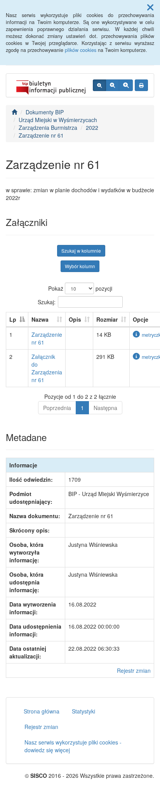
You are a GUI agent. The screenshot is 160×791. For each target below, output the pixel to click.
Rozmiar (107, 319)
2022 (92, 127)
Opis (75, 319)
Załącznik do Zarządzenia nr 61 (46, 368)
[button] (150, 7)
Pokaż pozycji (80, 288)
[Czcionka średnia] (112, 85)
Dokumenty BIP (45, 112)
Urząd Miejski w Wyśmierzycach (58, 120)
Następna (105, 408)
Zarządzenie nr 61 (41, 135)
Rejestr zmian (134, 670)
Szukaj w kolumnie (81, 250)
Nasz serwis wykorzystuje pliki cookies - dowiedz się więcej (73, 746)
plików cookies (80, 50)
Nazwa (40, 319)
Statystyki (83, 711)
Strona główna (41, 711)
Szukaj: (47, 301)
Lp (12, 319)
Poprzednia (57, 408)
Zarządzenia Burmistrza (48, 127)
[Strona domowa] (14, 112)
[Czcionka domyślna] (99, 85)
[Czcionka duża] (126, 85)
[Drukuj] (141, 85)
